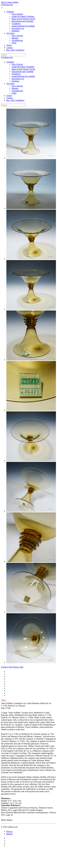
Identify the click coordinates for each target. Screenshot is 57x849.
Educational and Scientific (23, 21)
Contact (9, 47)
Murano (15, 38)
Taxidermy (16, 23)
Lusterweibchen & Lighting (23, 26)
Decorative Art (18, 28)
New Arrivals (17, 14)
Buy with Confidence (15, 50)
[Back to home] (7, 4)
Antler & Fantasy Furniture (23, 16)
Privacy (9, 831)
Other (14, 43)
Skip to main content (9, 2)
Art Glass (10, 33)
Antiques (10, 11)
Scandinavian (17, 40)
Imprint (9, 834)
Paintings (15, 31)
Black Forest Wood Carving (23, 19)
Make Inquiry (6, 820)
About (9, 45)
